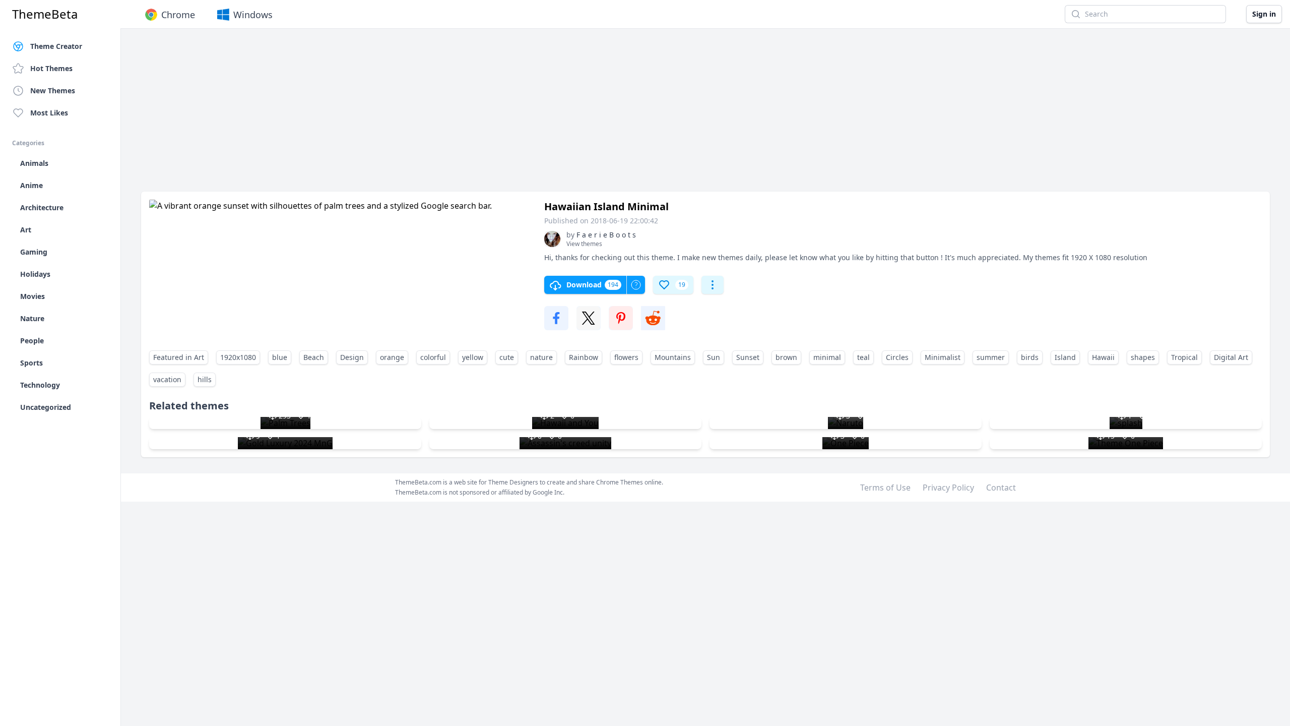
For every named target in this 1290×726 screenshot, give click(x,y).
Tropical (1184, 357)
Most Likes (49, 112)
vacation (167, 379)
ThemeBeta (45, 14)
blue (279, 357)
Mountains (673, 357)
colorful (433, 357)
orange (392, 357)
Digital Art (1231, 357)
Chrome (178, 15)
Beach (313, 357)
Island (1065, 357)
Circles (897, 357)
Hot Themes (51, 68)
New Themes (52, 90)
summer (991, 357)
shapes (1143, 357)
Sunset (747, 357)
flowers (626, 357)
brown (786, 357)
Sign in (1264, 14)
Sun (713, 357)
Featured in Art (178, 357)
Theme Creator (56, 46)
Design (352, 357)
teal (863, 357)
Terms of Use (885, 487)
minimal (827, 357)
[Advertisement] (443, 115)
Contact (1001, 487)
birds (1030, 357)
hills (205, 379)
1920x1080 (238, 357)
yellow (472, 357)
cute (506, 357)
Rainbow (583, 357)
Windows (253, 15)
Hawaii (1103, 357)
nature (541, 357)
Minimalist (942, 357)
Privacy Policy (948, 487)
